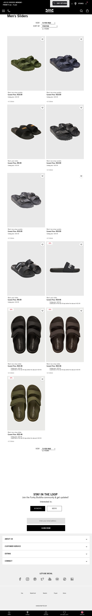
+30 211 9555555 (9, 2)
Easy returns (62, 3)
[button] (42, 39)
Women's (37, 508)
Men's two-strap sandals (15, 92)
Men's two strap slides (14, 364)
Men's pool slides (13, 161)
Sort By (36, 26)
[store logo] (49, 11)
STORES (80, 3)
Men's (54, 508)
